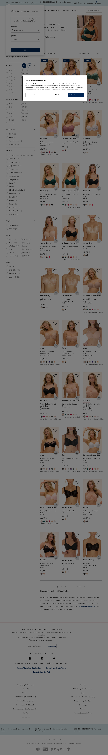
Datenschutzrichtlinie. (72, 89)
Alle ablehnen (59, 94)
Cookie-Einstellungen (33, 94)
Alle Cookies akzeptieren (76, 94)
